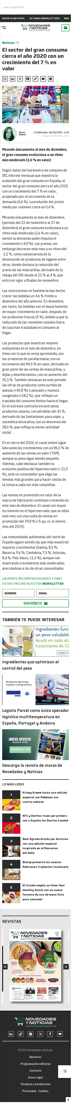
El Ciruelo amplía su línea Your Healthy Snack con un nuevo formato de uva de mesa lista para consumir (44, 892)
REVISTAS (11, 921)
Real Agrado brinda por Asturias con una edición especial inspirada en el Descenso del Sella (45, 846)
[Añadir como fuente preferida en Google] (64, 1071)
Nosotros (35, 1057)
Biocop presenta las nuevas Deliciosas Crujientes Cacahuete (45, 864)
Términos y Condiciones (35, 1084)
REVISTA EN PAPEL (13, 18)
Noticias (8, 42)
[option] (35, 965)
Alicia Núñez (22, 133)
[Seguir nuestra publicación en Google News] (50, 79)
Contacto (35, 1070)
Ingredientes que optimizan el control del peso (30, 665)
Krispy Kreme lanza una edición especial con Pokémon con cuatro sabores (45, 797)
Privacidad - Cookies (35, 1091)
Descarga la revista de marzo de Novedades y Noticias (32, 768)
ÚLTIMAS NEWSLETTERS (44, 18)
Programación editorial (35, 1064)
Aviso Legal (35, 1077)
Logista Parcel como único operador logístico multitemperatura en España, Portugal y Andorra (35, 716)
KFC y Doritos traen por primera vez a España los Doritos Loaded (45, 818)
